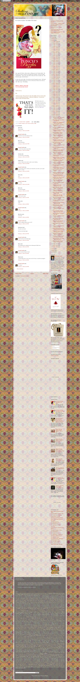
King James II (42, 621)
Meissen (21, 626)
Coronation (41, 601)
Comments (54, 348)
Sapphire (40, 645)
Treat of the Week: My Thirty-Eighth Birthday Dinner (60, 468)
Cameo (41, 598)
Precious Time (62, 635)
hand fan (21, 659)
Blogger (46, 675)
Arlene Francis (53, 594)
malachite (17, 662)
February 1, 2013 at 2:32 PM (23, 266)
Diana (34, 603)
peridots (16, 665)
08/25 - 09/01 (55, 69)
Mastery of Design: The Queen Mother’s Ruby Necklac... (58, 158)
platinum (21, 665)
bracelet (16, 655)
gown (57, 658)
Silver (32, 646)
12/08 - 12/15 (55, 46)
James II (47, 618)
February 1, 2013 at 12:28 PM (23, 150)
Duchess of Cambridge (45, 603)
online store (41, 107)
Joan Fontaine (22, 619)
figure (34, 657)
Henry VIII (50, 615)
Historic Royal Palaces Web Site (57, 519)
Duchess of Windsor (60, 603)
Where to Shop (30, 652)
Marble (53, 623)
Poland (16, 635)
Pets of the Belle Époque (20, 634)
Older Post (45, 273)
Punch (64, 639)
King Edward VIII (52, 620)
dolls (45, 656)
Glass (47, 613)
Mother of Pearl (62, 626)
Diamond (20, 603)
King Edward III (37, 620)
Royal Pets (29, 645)
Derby (16, 603)
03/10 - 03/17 (55, 106)
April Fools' (41, 594)
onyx (16, 664)
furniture (21, 658)
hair (61, 658)
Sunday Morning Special (20, 647)
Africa (33, 593)
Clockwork (42, 600)
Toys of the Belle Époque (31, 650)
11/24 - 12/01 (55, 49)
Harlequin (39, 615)
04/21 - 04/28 (55, 97)
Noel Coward (31, 629)
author (33, 583)
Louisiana (21, 623)
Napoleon (42, 628)
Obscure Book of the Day (58, 629)
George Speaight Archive (22, 612)
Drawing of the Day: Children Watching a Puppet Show (58, 150)
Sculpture (60, 645)
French (60, 609)
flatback (57, 657)
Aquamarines (47, 594)
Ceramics (27, 599)
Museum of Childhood (27, 628)
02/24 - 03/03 (55, 109)
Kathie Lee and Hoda (55, 542)
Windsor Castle (57, 652)
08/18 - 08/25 (55, 71)
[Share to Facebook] (37, 121)
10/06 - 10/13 (55, 60)
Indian (21, 618)
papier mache (37, 664)
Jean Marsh (56, 618)
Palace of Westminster (54, 632)
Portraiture (43, 635)
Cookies (35, 601)
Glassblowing (52, 613)
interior (61, 659)
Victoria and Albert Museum (21, 651)
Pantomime (61, 632)
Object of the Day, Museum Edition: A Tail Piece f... (58, 153)
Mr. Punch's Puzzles (30, 123)
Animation (63, 593)
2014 (53, 38)
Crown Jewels (60, 601)
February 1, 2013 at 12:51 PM (23, 177)
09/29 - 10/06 (55, 61)
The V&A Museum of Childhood (56, 534)
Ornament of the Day (40, 630)
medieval (30, 662)
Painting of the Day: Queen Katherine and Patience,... (58, 234)
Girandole (42, 613)
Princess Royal (33, 639)
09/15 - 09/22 (55, 64)
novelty (62, 663)
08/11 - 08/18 (55, 72)
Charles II (46, 599)
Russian (34, 645)
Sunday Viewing (30, 647)
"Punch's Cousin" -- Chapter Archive (57, 23)
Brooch (60, 596)
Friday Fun (24, 123)
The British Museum (54, 523)
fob (64, 657)
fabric (22, 657)
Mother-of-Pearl (20, 627)
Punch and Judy (27, 640)
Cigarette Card (18, 600)
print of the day (46, 665)
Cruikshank (17, 602)
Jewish (60, 618)
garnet (26, 658)
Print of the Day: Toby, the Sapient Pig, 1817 (57, 219)
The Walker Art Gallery (55, 537)
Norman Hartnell (36, 629)
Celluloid (22, 599)
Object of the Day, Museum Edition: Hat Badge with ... (58, 241)
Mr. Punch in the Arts (37, 627)
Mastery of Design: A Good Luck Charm (58, 138)
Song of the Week (46, 646)
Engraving (25, 608)
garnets (31, 658)
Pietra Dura (43, 634)
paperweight (30, 664)
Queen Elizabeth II (61, 641)
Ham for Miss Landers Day (27, 615)
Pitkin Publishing (49, 634)
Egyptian (24, 607)
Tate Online (53, 520)
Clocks (36, 600)
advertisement (29, 653)
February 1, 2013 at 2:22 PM (23, 246)
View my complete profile (55, 270)
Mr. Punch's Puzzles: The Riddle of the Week (57, 143)
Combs (47, 600)
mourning (16, 663)
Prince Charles (48, 636)
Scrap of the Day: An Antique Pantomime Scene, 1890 (58, 231)
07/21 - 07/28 (55, 77)
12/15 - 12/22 (55, 44)
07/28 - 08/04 (55, 75)
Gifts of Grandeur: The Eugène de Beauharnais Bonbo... (58, 118)
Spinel (55, 646)
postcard (35, 665)
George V (31, 612)
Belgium (61, 595)
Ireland (26, 618)
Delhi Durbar (57, 602)
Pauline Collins (40, 633)
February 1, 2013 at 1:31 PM (23, 197)
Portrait (37, 635)
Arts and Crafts (23, 595)
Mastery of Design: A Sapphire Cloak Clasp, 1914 (58, 226)
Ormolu (32, 630)
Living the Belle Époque (43, 622)
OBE (41, 629)
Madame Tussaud (41, 623)
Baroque (52, 595)
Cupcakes (27, 602)
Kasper (57, 619)
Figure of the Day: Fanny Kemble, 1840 (57, 193)
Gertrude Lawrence (57, 612)
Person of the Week (48, 633)
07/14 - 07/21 (55, 78)
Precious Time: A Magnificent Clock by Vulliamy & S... (58, 123)
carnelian (35, 655)
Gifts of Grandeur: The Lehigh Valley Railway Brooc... (58, 239)
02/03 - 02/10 (55, 114)
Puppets (60, 640)
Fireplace (57, 608)
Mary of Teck (27, 624)
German (43, 612)
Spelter (51, 646)
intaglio (57, 659)
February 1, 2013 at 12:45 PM (23, 163)
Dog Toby (38, 603)
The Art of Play (55, 647)
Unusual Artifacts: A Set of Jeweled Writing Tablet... (58, 133)
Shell (28, 646)
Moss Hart (56, 626)
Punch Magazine (19, 640)
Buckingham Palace (24, 598)
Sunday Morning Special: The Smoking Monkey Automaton (58, 229)
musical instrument (30, 663)
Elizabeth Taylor (40, 607)
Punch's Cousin (37, 640)
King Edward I (31, 620)
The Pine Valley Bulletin (55, 541)
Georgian (37, 612)
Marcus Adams (59, 623)
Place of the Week (57, 634)
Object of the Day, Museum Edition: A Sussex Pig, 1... (58, 221)
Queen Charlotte (42, 641)
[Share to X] (36, 121)
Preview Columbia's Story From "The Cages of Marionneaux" (57, 32)
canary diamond (28, 655)
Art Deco (59, 594)
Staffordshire (60, 646)
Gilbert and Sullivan (33, 613)
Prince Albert (27, 636)
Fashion (44, 608)
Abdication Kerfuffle (18, 593)
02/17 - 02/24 (55, 111)
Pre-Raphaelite (55, 635)
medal (26, 662)
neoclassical (43, 663)
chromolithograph (53, 655)
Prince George (55, 636)
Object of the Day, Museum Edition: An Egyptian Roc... (58, 135)
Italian (33, 618)
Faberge (38, 608)
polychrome (30, 665)
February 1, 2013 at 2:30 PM (23, 260)
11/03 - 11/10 (55, 54)
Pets (62, 633)
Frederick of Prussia (54, 609)
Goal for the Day (58, 613)
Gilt (37, 613)
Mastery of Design (48, 624)
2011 (53, 250)
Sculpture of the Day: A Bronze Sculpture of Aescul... (58, 130)
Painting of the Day (19, 632)
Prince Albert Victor (35, 636)
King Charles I (25, 620)
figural (29, 657)
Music (34, 628)
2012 (53, 248)
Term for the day (47, 647)
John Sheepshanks (35, 619)
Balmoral (48, 595)
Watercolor (51, 651)
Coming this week (53, 600)
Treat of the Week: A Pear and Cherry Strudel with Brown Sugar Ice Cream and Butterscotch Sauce (60, 420)
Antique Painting (34, 594)
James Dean (43, 618)
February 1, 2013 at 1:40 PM (23, 217)
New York (16, 629)
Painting (60, 630)
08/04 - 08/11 (55, 74)
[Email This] (34, 121)
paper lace (25, 664)
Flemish (62, 608)
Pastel (36, 633)
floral (61, 657)
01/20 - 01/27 (55, 243)
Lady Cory (24, 622)
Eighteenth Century (31, 607)
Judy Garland (52, 619)
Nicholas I (21, 629)
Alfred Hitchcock (37, 593)
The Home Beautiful (42, 648)
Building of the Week (34, 598)
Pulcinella (55, 639)
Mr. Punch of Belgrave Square (50, 627)
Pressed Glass (20, 636)
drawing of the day (51, 656)
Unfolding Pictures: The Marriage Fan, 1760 (57, 185)
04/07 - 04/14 (55, 100)
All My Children (44, 593)
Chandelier (36, 599)
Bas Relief (57, 595)
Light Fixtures (30, 622)
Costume (47, 601)
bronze (21, 655)
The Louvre (53, 526)
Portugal (49, 635)
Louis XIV (55, 622)
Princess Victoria (41, 639)
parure (43, 664)
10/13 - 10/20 (55, 58)
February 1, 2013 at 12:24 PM (23, 130)
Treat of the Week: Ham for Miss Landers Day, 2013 (58, 211)
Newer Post (18, 273)
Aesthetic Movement (26, 593)
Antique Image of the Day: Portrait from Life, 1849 (57, 195)
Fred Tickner (48, 609)
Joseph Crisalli (21, 134)
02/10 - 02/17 (55, 112)
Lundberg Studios (30, 623)
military (51, 662)
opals (20, 664)
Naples (38, 628)
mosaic (62, 662)
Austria (43, 595)
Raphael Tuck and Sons (61, 642)
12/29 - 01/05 (55, 41)
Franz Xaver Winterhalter (40, 609)
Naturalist (55, 628)
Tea (40, 647)
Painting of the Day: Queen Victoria (33, 632)
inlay (53, 659)
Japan (52, 618)
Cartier (61, 598)
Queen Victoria (43, 642)
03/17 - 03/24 (55, 105)
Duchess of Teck (53, 603)
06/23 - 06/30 (55, 83)
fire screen (52, 657)
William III (46, 652)
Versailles (62, 650)
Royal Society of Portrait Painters (57, 517)
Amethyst (57, 593)
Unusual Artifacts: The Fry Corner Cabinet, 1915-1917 (58, 168)
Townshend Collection (20, 650)
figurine (47, 657)
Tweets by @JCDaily (54, 355)
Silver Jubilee (38, 646)
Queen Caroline (34, 641)
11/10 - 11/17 (55, 52)
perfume (61, 664)
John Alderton (28, 619)
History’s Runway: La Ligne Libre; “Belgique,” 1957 (58, 180)
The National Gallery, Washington (57, 538)
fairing (26, 657)
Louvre (25, 623)
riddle (35, 123)
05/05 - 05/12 (55, 94)
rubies (29, 666)
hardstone (39, 659)
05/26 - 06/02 (55, 89)
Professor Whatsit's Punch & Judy (57, 513)
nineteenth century (54, 663)
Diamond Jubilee (28, 603)
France (32, 609)
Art (56, 594)
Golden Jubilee (17, 614)
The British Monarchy (55, 522)
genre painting (42, 658)
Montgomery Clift (46, 626)
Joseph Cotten (42, 619)
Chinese (55, 599)
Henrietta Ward (45, 615)
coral (30, 656)
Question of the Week (52, 642)
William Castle (41, 652)
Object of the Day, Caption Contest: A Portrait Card (58, 205)
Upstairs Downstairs (56, 650)
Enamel (57, 607)
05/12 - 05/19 (55, 92)
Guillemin (20, 615)
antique (41, 654)
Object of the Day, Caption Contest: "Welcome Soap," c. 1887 (59, 430)
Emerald (52, 607)
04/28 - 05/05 (55, 95)
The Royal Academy (54, 531)
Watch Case (45, 651)
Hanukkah (34, 615)
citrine (16, 656)
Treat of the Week (41, 650)
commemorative (22, 656)
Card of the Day (48, 598)
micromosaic (45, 662)
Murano (21, 628)
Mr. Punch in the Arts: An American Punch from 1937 (58, 140)
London (49, 622)
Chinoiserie (61, 599)
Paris (21, 633)
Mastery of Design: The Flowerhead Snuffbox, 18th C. (58, 208)
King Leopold (48, 621)
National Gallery (49, 628)
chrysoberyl (61, 655)
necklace (36, 663)
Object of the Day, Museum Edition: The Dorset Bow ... (58, 188)
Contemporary (21, 601)
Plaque (62, 634)
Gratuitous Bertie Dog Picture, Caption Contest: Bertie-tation (60, 486)
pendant (56, 664)
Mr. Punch (27, 627)
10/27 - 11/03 (55, 55)
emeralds (17, 657)
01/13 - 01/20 (55, 245)
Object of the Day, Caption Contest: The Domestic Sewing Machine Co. (60, 440)
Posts (53, 346)
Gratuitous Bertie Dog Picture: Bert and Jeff (58, 155)
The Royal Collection (55, 532)
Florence (16, 609)
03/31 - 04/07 (55, 102)
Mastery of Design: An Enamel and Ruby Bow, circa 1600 (58, 173)
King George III (59, 620)
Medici (18, 626)
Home (32, 273)
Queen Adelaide (18, 641)
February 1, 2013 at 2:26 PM (23, 253)
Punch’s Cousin (47, 640)
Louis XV (59, 622)
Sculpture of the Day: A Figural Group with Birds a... (58, 163)
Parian (16, 633)
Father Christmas (51, 608)
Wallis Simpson (38, 651)
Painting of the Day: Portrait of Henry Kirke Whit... (58, 203)
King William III (54, 621)
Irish (29, 618)
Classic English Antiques (28, 600)
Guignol (16, 615)
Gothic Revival (33, 614)
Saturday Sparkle (47, 645)
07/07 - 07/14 (55, 80)
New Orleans (61, 628)
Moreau (52, 626)
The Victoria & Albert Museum (56, 535)
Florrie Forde (22, 609)
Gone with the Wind (25, 614)
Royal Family (21, 645)
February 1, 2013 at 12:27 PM (23, 143)
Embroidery (46, 607)
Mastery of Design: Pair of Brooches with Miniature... (58, 190)
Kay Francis (61, 619)
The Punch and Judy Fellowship (55, 648)
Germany (49, 612)
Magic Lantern (47, 623)
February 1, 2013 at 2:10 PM (23, 240)
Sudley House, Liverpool (55, 516)
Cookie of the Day (30, 601)
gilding (48, 658)
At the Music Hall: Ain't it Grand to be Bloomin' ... (58, 120)
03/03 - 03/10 (55, 108)
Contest (19, 123)
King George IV (18, 621)
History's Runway (30, 616)
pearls (51, 664)
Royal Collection (61, 643)
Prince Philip (61, 636)
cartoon (40, 655)
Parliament (25, 633)
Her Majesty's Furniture (58, 615)
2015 (53, 37)
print (40, 665)
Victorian (31, 651)
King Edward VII (44, 620)
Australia (39, 595)
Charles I (41, 599)
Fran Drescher (28, 609)
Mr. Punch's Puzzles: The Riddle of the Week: (59, 402)
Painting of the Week (45, 632)
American (50, 593)
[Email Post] (32, 121)
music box (24, 663)
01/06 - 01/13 (55, 246)
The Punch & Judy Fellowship (56, 515)
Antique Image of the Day (22, 594)
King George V (26, 621)
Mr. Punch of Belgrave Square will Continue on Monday (58, 236)
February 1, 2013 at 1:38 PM (23, 204)
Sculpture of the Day (19, 646)
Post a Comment (20, 268)
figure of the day (40, 657)
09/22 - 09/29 (55, 63)
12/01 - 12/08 (55, 47)
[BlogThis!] (35, 121)
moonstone (57, 662)
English (18, 608)
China (50, 599)
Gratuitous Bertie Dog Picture (44, 614)
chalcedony (46, 655)
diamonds (35, 656)
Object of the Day (46, 629)
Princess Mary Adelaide (19, 639)
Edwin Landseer (18, 607)
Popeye (26, 635)
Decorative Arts (50, 602)
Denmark (62, 602)
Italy (38, 618)
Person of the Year (57, 633)
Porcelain (31, 635)
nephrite (47, 663)
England (63, 607)
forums (18, 658)
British (47, 596)
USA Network (50, 650)
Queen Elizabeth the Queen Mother (24, 642)
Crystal (23, 602)
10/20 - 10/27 (55, 57)
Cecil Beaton (17, 599)
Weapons (57, 651)
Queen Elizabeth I (51, 641)
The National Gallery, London (56, 530)
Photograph (29, 634)
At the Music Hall (31, 595)
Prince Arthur (42, 636)
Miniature (36, 626)
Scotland (54, 645)
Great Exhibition (56, 614)
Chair (32, 599)
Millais (32, 626)
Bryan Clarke (17, 598)
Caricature (56, 598)
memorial (36, 662)
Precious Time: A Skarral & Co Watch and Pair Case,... (58, 178)
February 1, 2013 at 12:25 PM (23, 137)
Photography (36, 634)
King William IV (60, 621)
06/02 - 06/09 (55, 88)
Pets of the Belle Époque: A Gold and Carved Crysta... (58, 175)
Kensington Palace (18, 620)
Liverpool (35, 622)
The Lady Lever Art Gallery (56, 524)
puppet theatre (55, 665)
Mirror (41, 626)
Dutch (61, 604)
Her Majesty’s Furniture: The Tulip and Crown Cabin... (58, 160)
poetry (26, 665)
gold (52, 658)
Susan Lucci (37, 647)
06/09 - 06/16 (55, 86)
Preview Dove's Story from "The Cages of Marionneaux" (57, 30)
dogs (41, 656)
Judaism (47, 619)
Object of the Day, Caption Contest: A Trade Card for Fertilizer (60, 459)
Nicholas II (26, 629)
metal (41, 662)
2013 (53, 40)
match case (22, 662)
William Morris (51, 652)
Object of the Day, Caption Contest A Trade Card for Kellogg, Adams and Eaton (60, 450)
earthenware (60, 656)
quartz (61, 665)
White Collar (36, 652)
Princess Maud (27, 639)
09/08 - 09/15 (55, 66)
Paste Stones (30, 633)
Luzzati (35, 623)
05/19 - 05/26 (55, 91)
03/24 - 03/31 (55, 103)
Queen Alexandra (26, 641)
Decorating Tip (42, 602)
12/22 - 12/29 (55, 43)
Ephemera (31, 608)
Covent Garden (53, 601)
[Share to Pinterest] (38, 121)
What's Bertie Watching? (23, 652)
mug (21, 663)
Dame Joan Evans (34, 602)
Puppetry (55, 640)
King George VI (35, 621)
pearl (47, 664)
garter (36, 658)
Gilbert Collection (25, 613)
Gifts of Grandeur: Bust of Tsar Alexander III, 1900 (58, 198)
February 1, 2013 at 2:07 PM (23, 233)
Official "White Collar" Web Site (56, 544)
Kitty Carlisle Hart (18, 622)
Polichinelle (21, 635)
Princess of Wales (48, 639)
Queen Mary (35, 642)
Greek (62, 614)
